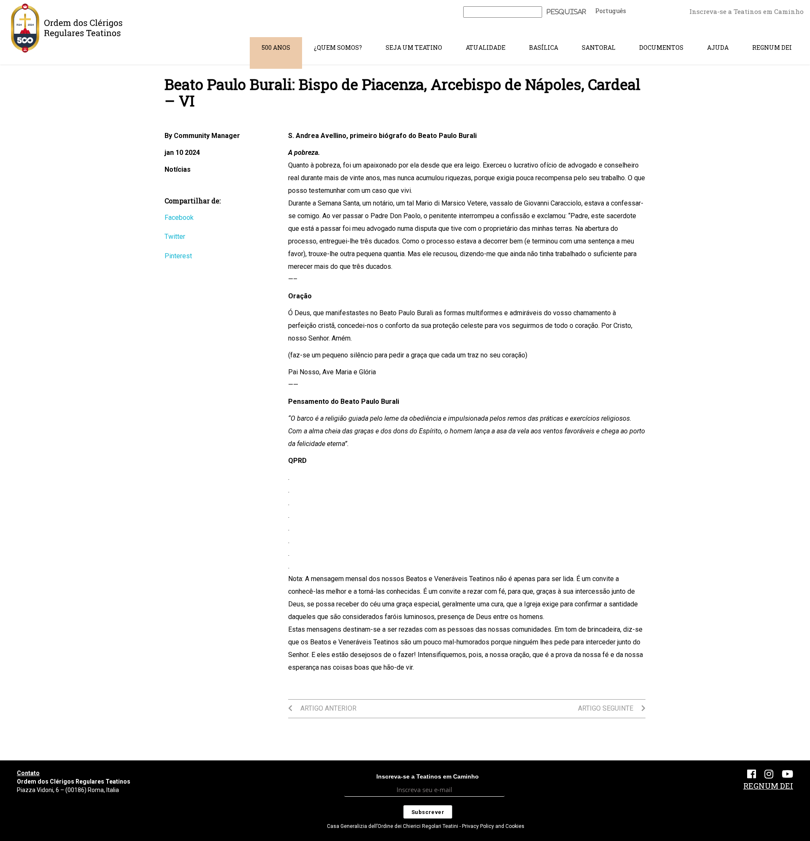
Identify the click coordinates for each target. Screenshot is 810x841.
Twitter (175, 237)
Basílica (543, 47)
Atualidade (485, 47)
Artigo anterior (327, 708)
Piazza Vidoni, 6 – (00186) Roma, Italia (68, 790)
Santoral (599, 47)
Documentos (661, 47)
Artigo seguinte (606, 708)
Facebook (179, 218)
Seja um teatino (414, 47)
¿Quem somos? (338, 47)
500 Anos (276, 47)
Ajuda (718, 47)
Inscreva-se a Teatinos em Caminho (746, 11)
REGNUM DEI (772, 47)
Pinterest (178, 256)
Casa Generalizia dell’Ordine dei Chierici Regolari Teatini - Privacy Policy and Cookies (425, 826)
